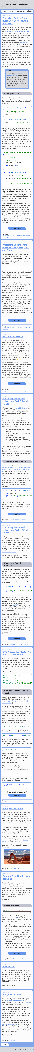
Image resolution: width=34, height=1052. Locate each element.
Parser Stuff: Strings (12, 337)
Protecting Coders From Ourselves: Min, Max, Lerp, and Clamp (16, 247)
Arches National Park (18, 847)
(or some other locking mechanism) (18, 31)
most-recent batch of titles (15, 1001)
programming (7, 235)
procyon (12, 1040)
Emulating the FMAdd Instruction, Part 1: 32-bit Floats (15, 530)
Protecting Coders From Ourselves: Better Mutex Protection (15, 21)
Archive (11, 11)
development (14, 959)
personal (13, 868)
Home (4, 11)
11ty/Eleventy (6, 816)
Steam (28, 1002)
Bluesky (25, 840)
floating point (24, 519)
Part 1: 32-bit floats (21, 408)
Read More (17, 228)
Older (5, 1044)
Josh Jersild (30, 1049)
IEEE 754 (14, 918)
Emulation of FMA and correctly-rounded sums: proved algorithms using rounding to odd (16, 469)
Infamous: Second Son (9, 1024)
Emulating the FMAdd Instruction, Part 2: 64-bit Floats (15, 401)
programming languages (19, 391)
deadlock (23, 42)
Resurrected (8, 967)
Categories (21, 11)
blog (18, 868)
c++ (13, 235)
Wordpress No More (12, 808)
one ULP (15, 605)
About (29, 11)
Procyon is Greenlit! (12, 995)
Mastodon (5, 842)
